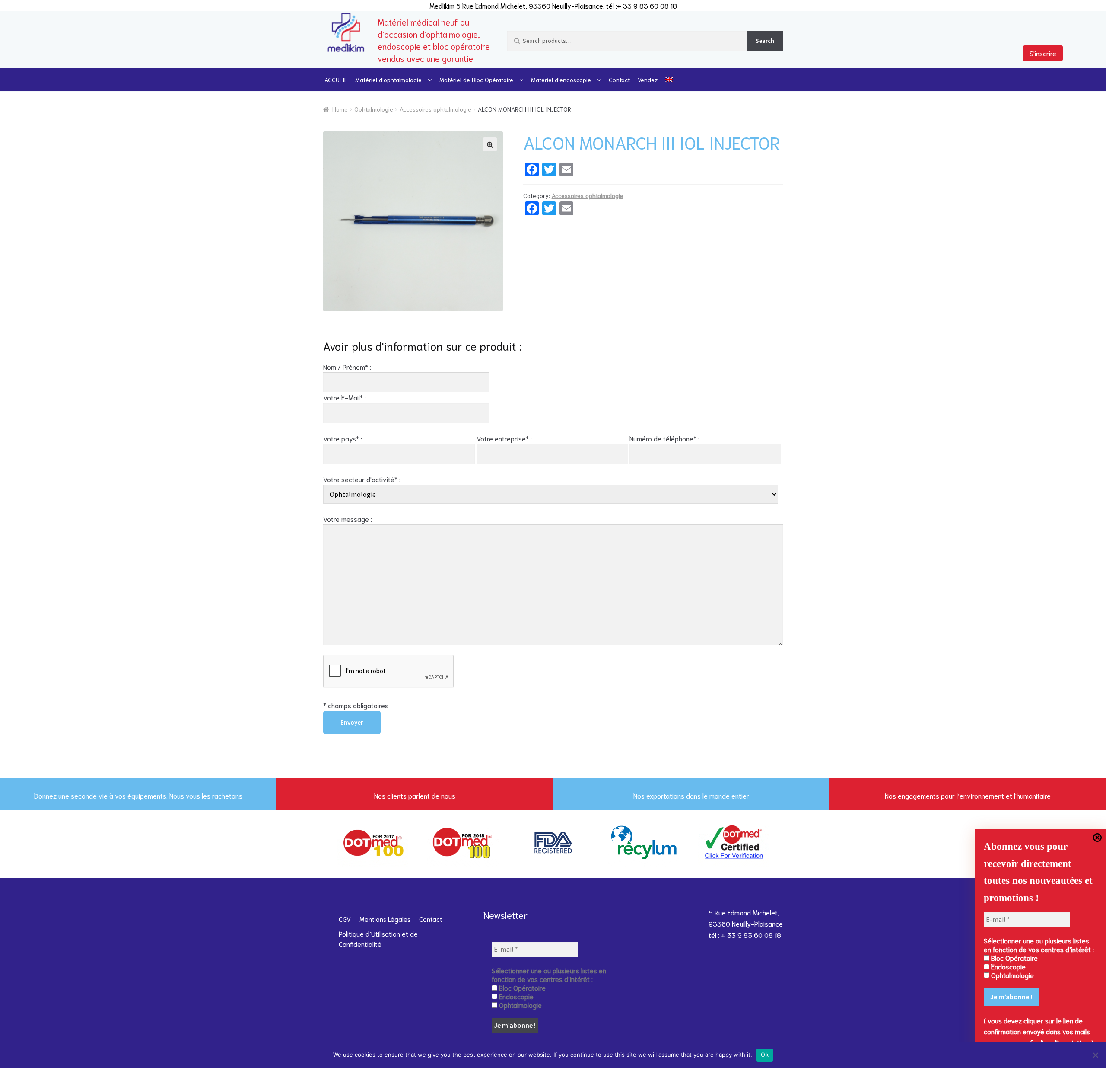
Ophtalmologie (373, 109)
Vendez (648, 79)
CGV (345, 919)
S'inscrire (1043, 53)
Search (765, 41)
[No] (1095, 1055)
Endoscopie (1007, 966)
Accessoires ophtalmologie (435, 109)
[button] (490, 144)
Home (340, 109)
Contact (619, 79)
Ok (765, 1054)
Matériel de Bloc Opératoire (476, 79)
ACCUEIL (335, 79)
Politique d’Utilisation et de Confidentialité (378, 938)
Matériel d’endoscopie (561, 79)
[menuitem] (669, 80)
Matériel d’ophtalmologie (388, 79)
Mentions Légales (384, 919)
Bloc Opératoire (1013, 957)
